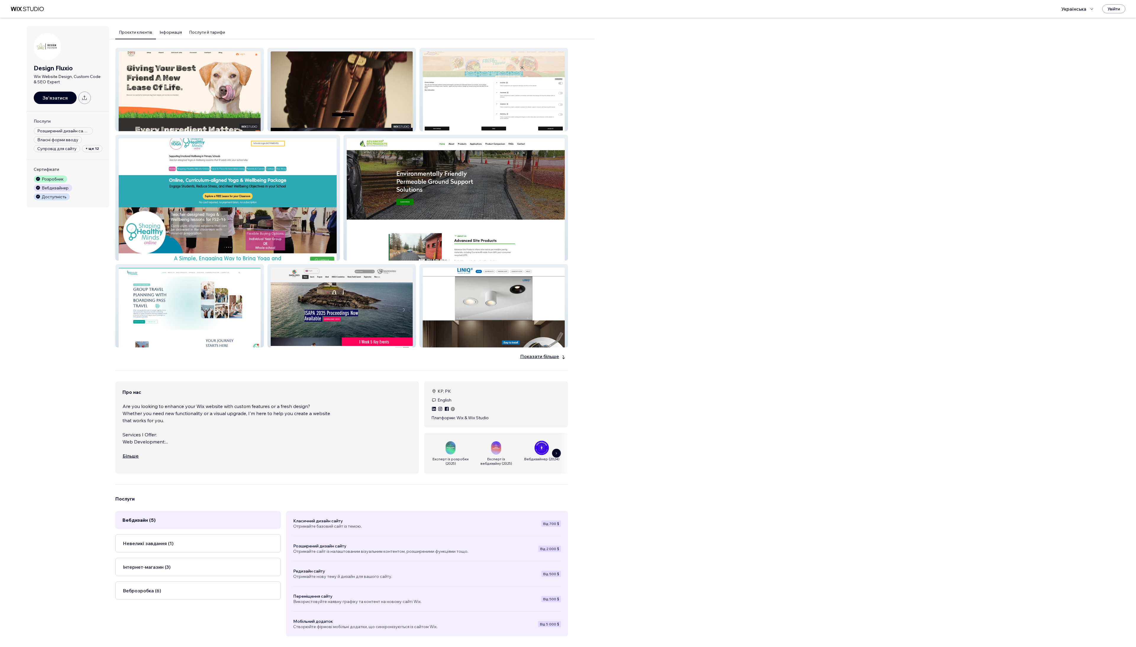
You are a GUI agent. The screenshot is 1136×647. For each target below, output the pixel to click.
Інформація (170, 32)
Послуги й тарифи (207, 32)
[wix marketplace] (27, 9)
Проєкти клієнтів (135, 32)
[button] (189, 89)
